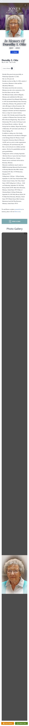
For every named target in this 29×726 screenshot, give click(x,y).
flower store (18, 211)
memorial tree (18, 209)
